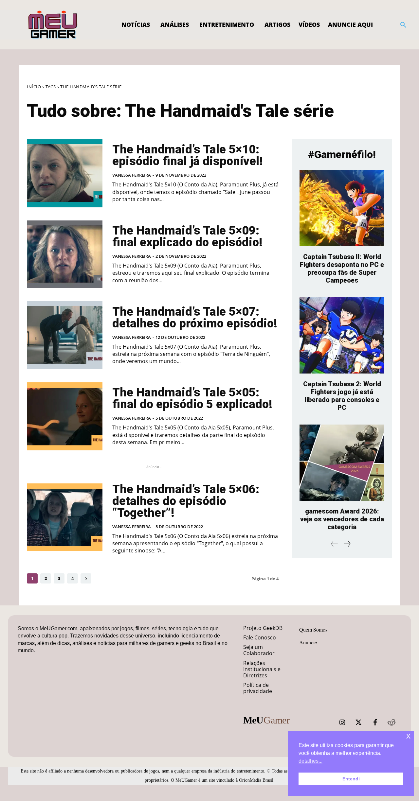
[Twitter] (358, 722)
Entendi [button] (351, 778)
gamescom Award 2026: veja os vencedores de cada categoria (342, 519)
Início (34, 87)
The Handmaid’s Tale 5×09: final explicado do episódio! (187, 236)
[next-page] (86, 578)
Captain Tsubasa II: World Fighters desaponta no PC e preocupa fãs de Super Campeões (342, 268)
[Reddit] (391, 722)
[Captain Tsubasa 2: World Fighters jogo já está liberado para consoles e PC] (342, 335)
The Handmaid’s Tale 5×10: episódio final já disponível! (187, 155)
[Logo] (53, 25)
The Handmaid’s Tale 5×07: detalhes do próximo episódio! (194, 317)
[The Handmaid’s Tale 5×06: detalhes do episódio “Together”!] (64, 517)
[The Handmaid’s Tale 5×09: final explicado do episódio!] (64, 254)
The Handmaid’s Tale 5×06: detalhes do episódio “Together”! (185, 501)
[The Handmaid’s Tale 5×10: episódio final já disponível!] (64, 173)
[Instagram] (342, 722)
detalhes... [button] (310, 761)
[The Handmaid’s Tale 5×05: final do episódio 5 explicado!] (64, 416)
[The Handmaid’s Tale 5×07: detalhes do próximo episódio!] (64, 335)
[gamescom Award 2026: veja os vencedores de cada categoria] (342, 463)
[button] (403, 25)
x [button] (408, 736)
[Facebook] (375, 722)
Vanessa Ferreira (131, 175)
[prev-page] (334, 544)
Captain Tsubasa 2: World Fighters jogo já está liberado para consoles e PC (342, 395)
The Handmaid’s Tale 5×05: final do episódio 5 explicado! (192, 398)
